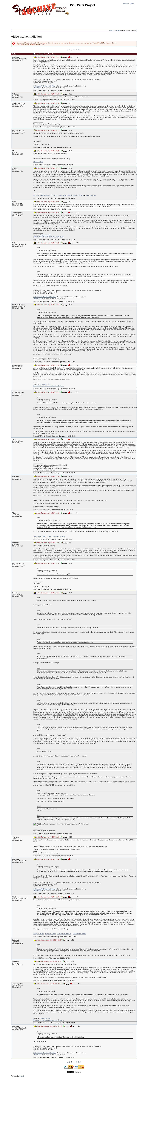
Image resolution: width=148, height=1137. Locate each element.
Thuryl (14, 513)
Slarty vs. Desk (38, 934)
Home (111, 30)
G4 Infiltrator (72, 195)
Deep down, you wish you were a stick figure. (48, 236)
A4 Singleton (45, 195)
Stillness (15, 94)
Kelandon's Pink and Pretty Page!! (44, 86)
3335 (40, 127)
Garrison (15, 476)
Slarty (14, 897)
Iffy (13, 151)
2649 (40, 473)
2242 (40, 209)
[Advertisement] (53, 21)
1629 (40, 239)
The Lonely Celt (90, 195)
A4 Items (36, 195)
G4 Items (54, 195)
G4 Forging (62, 195)
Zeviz (14, 439)
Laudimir (15, 940)
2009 (40, 198)
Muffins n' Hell (38, 162)
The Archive (37, 87)
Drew (14, 202)
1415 (40, 509)
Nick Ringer (16, 593)
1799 (40, 165)
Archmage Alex (17, 212)
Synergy (15, 168)
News (132, 4)
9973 (40, 539)
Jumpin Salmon (18, 130)
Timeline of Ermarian (64, 934)
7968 (40, 90)
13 (39, 958)
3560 (40, 936)
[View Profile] (63, 57)
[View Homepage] (70, 57)
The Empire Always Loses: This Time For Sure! (49, 536)
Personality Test (45, 235)
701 (39, 100)
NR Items (80, 195)
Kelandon (15, 57)
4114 (39, 147)
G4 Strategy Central (79, 934)
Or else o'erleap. (18, 392)
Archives (126, 4)
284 (39, 833)
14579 (40, 436)
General (117, 30)
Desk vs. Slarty (50, 934)
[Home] (41, 9)
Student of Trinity (18, 103)
